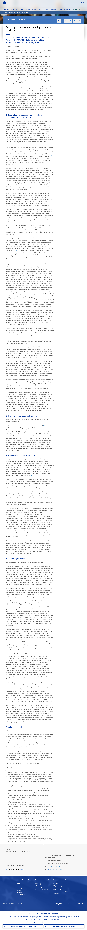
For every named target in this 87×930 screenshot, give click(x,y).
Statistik (40, 9)
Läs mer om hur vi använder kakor (52, 922)
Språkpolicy (56, 893)
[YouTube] (75, 903)
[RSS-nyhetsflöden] (82, 903)
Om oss (19, 883)
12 (31, 475)
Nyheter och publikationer (64, 9)
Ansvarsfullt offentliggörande (43, 889)
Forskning (53, 9)
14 (26, 551)
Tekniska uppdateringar (41, 887)
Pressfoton (19, 890)
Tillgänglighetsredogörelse (60, 891)
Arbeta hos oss (21, 885)
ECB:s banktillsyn (77, 9)
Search (77, 3)
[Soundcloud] (79, 903)
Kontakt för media (13, 869)
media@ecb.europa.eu (56, 869)
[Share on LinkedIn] (75, 21)
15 (16, 655)
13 (24, 542)
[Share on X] (66, 21)
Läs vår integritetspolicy (34, 922)
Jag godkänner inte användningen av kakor (64, 926)
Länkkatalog (6, 898)
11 (43, 425)
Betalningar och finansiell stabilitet (28, 9)
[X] (64, 903)
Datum (26, 12)
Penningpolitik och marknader (11, 9)
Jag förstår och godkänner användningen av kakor (23, 926)
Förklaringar (20, 888)
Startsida (5, 12)
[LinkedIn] (68, 903)
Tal (23, 12)
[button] (79, 3)
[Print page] (59, 21)
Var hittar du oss (21, 894)
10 (50, 387)
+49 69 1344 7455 (55, 866)
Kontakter (19, 892)
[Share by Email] (79, 21)
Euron (47, 9)
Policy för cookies (58, 889)
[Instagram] (72, 903)
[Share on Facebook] (70, 21)
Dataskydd (56, 883)
